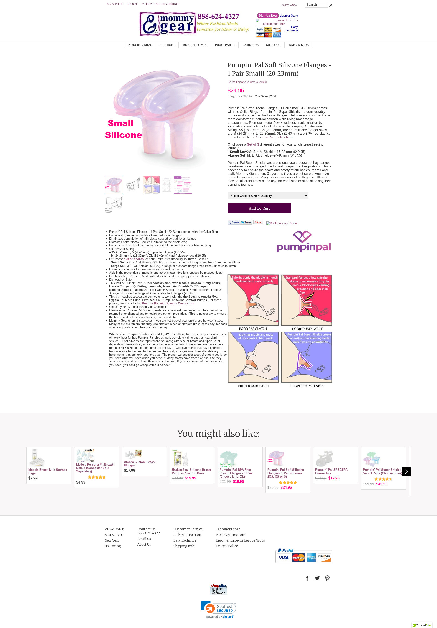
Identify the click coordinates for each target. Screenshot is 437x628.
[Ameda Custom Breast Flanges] (133, 458)
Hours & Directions (231, 535)
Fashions (167, 45)
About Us (144, 545)
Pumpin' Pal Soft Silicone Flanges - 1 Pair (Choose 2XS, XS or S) (285, 473)
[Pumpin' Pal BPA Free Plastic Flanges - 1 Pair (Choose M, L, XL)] (229, 466)
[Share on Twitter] (246, 223)
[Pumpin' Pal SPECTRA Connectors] (324, 466)
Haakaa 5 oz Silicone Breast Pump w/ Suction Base (191, 471)
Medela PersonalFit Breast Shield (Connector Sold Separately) (94, 468)
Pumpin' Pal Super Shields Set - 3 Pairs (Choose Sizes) (382, 471)
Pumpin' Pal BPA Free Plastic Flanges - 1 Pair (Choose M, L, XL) (236, 473)
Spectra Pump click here (274, 137)
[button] (218, 609)
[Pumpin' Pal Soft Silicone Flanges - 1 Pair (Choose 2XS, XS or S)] (276, 466)
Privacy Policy (227, 546)
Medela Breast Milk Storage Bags (47, 471)
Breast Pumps (195, 45)
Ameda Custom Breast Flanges (139, 463)
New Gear (112, 540)
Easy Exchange (291, 28)
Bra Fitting (113, 546)
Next (406, 471)
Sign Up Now (268, 15)
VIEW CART (114, 529)
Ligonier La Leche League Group (240, 540)
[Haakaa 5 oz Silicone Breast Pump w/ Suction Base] (181, 466)
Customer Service (188, 529)
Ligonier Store (289, 15)
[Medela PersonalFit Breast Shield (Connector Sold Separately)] (85, 461)
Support (273, 45)
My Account (114, 3)
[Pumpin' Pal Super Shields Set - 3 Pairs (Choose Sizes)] (372, 466)
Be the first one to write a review (247, 82)
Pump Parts (225, 45)
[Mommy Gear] (197, 35)
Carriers (251, 45)
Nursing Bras (140, 45)
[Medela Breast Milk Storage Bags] (36, 466)
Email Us (292, 20)
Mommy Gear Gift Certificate (160, 3)
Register (132, 3)
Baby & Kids (299, 45)
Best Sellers (114, 535)
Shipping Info (183, 546)
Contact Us (146, 529)
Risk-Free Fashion (187, 535)
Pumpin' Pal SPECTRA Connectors (331, 471)
